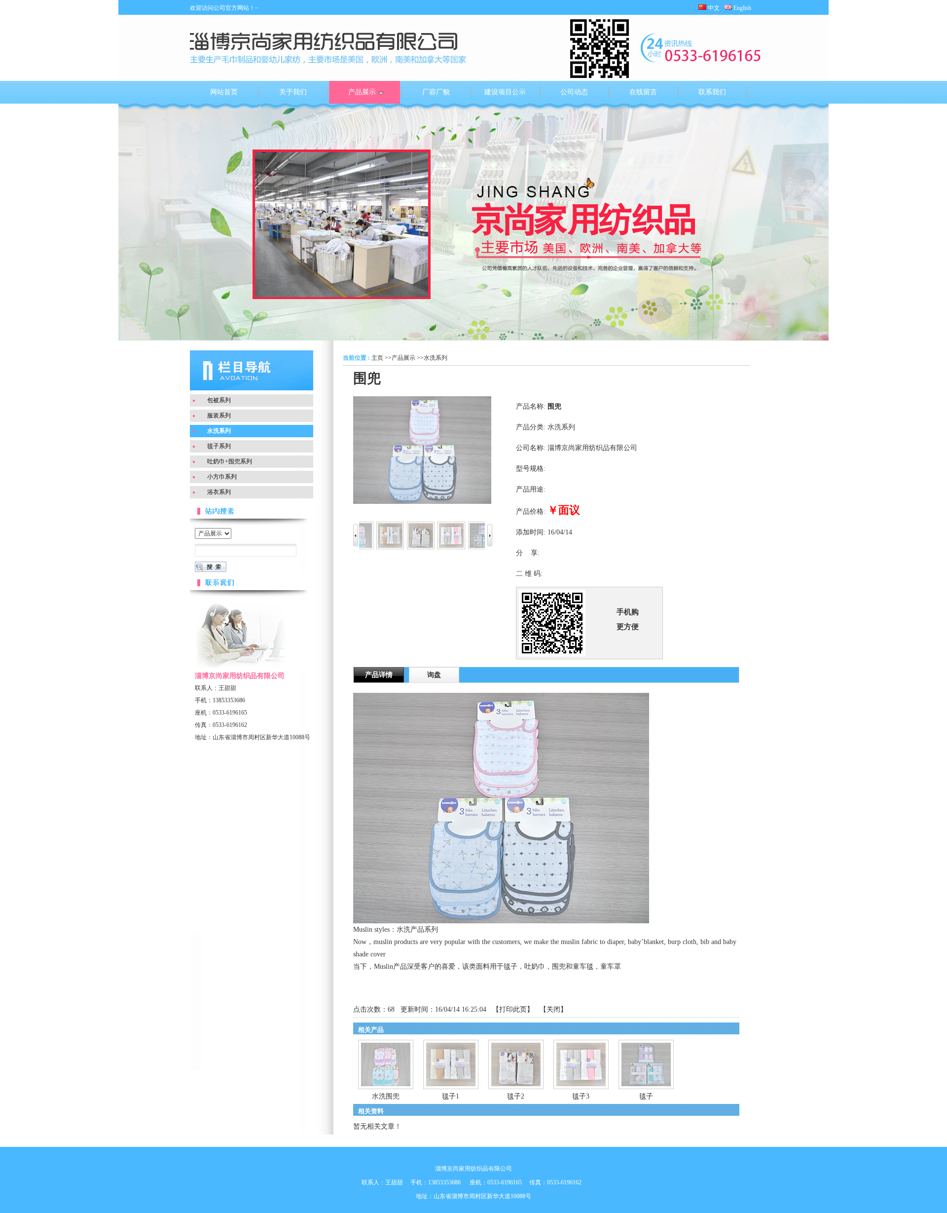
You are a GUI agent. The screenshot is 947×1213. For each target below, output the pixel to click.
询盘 (434, 675)
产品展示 (403, 357)
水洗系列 (435, 357)
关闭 (553, 1009)
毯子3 (580, 1096)
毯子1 (450, 1096)
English (744, 7)
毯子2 (515, 1096)
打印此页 (513, 1009)
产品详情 (379, 675)
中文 (713, 7)
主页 (377, 357)
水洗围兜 (386, 1096)
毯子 (646, 1096)
